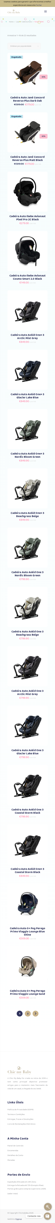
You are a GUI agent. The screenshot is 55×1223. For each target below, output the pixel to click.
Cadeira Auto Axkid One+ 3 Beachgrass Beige (27, 515)
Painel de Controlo (15, 1145)
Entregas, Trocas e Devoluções (20, 1119)
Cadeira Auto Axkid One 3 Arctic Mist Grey (27, 692)
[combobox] (24, 46)
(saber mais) (12, 1193)
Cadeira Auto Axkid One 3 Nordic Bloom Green (27, 574)
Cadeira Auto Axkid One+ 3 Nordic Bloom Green (27, 455)
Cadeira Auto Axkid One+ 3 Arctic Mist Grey (27, 336)
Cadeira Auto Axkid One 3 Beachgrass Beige (27, 633)
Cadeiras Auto (26, 22)
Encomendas (12, 1150)
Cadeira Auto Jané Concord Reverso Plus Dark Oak (27, 99)
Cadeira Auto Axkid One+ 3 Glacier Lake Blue (27, 396)
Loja (17, 22)
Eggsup (18, 1219)
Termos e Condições (16, 1114)
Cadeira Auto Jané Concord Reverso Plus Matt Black (27, 158)
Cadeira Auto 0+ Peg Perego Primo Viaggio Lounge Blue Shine (27, 931)
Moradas (11, 1160)
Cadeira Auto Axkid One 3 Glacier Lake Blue (27, 752)
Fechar (39, 5)
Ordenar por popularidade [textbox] (20, 46)
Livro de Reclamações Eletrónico (21, 1124)
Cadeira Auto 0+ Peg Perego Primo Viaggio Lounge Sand (27, 992)
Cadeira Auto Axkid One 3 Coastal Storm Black (27, 811)
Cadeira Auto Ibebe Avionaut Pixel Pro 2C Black (27, 218)
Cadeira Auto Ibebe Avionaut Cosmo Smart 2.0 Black (27, 277)
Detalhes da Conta (15, 1155)
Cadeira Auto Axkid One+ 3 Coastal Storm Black (27, 871)
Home (11, 22)
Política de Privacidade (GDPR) (20, 1109)
